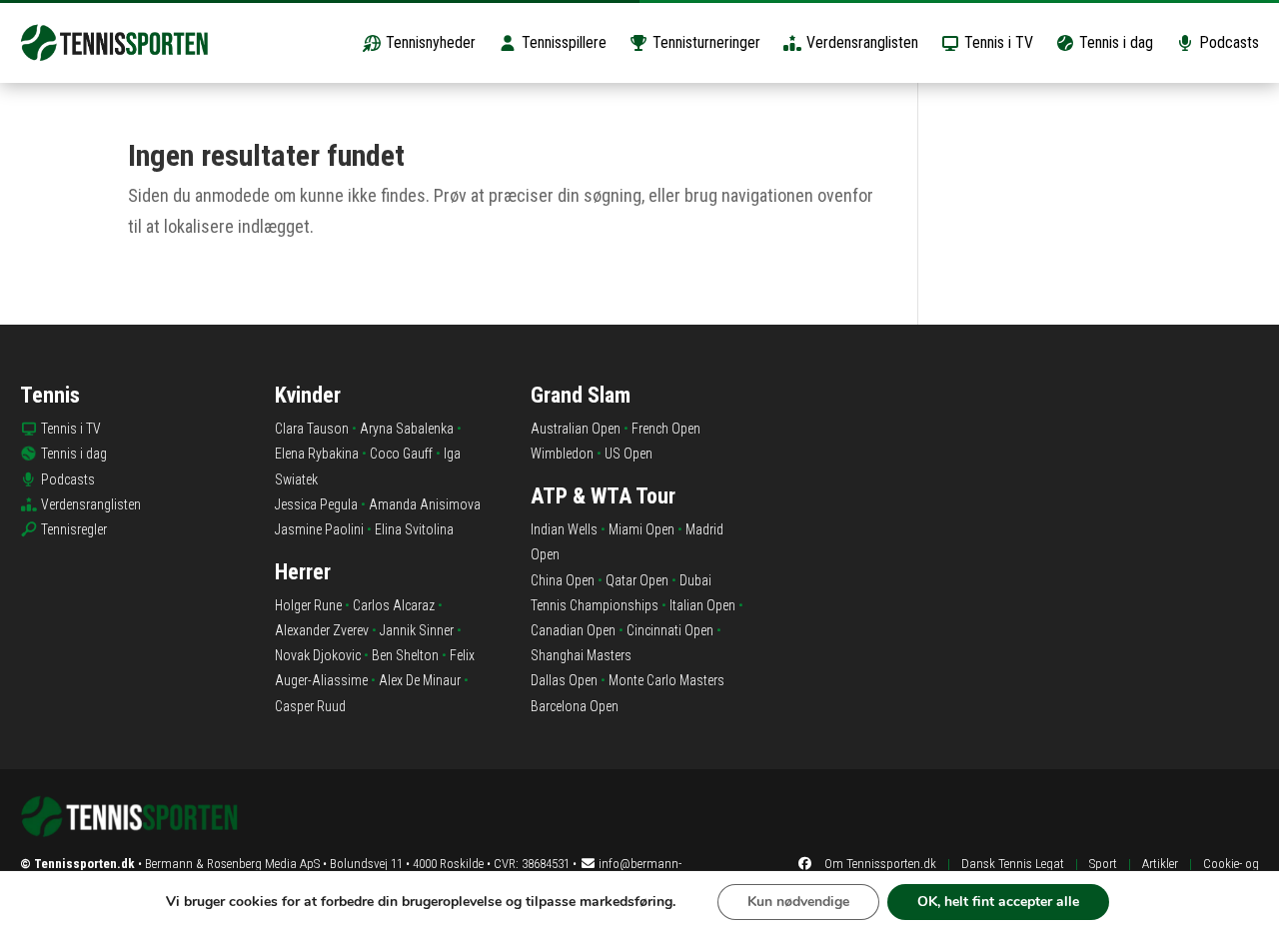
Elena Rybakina (317, 454)
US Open (628, 454)
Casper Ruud (310, 706)
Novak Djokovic (318, 655)
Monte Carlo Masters (666, 680)
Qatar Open (637, 580)
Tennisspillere (562, 42)
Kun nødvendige (798, 901)
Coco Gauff (401, 454)
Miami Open (641, 529)
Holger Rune (308, 605)
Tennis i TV (996, 42)
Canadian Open (573, 630)
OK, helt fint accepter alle (998, 901)
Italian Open (702, 605)
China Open (563, 580)
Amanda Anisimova (425, 504)
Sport (1103, 863)
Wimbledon (562, 454)
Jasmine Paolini (319, 529)
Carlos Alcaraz (394, 605)
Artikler (1160, 863)
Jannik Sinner (417, 630)
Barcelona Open (575, 706)
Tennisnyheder (429, 42)
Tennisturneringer (704, 42)
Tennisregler (74, 529)
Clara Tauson (312, 429)
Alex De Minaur (420, 680)
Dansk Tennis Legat (1012, 863)
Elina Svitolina (414, 529)
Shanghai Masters (581, 655)
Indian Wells (564, 529)
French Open (666, 429)
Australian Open (576, 429)
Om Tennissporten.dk (880, 863)
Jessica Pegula (316, 504)
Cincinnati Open (670, 630)
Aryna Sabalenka (407, 429)
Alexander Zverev (322, 630)
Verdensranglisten (860, 42)
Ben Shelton (405, 655)
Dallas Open (564, 680)
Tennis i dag (1114, 42)
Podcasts (1227, 42)
